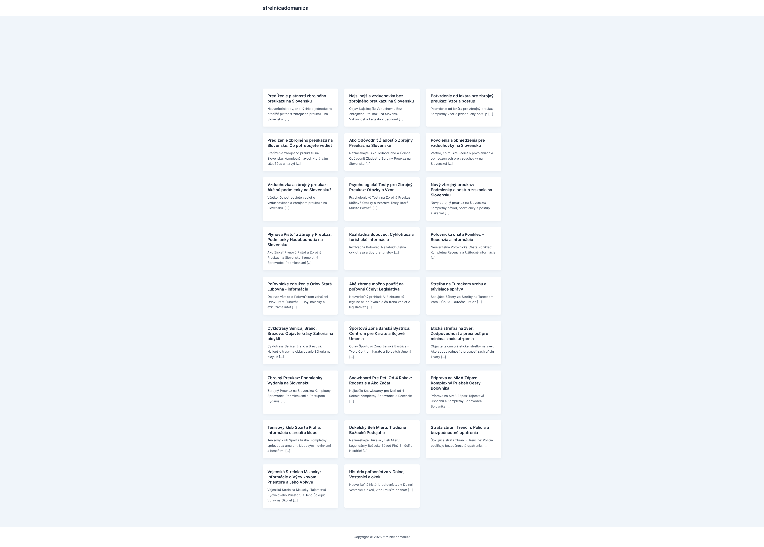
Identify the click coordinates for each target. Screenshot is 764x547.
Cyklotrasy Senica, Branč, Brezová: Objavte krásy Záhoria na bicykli (300, 333)
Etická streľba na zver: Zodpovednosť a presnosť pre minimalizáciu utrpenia (459, 333)
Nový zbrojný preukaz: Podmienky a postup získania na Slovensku (461, 189)
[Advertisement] (382, 46)
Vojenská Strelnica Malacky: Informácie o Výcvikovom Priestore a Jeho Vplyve (294, 477)
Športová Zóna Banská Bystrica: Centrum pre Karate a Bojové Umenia (379, 333)
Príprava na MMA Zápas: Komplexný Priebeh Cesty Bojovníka (456, 383)
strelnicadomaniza (286, 8)
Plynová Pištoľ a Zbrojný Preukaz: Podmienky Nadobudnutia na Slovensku (299, 239)
